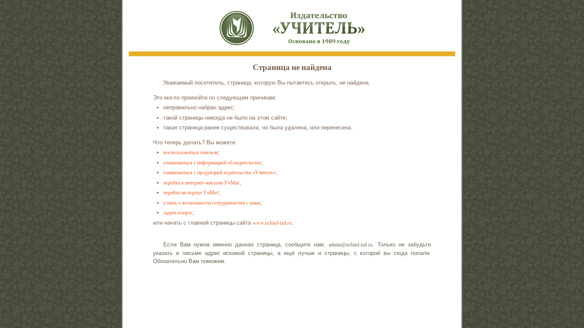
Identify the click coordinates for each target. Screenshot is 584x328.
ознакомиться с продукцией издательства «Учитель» (219, 173)
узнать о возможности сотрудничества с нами (211, 203)
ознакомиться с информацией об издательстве (212, 163)
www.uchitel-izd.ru (272, 223)
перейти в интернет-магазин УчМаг (201, 183)
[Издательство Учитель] (292, 25)
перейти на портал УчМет (190, 193)
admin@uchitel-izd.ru (350, 245)
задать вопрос (178, 213)
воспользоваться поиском (190, 152)
